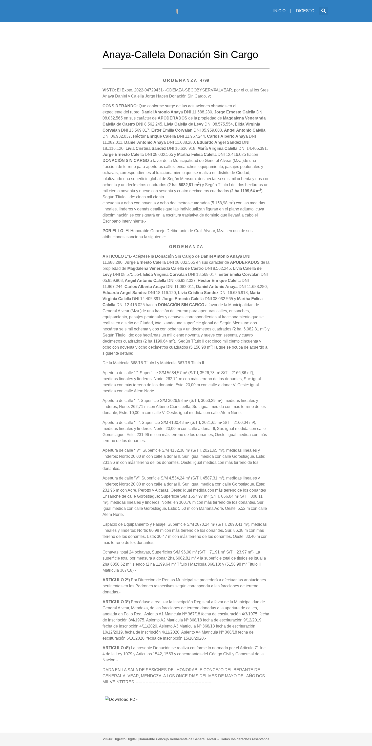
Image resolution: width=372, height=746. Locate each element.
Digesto (305, 11)
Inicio (279, 11)
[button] (323, 11)
